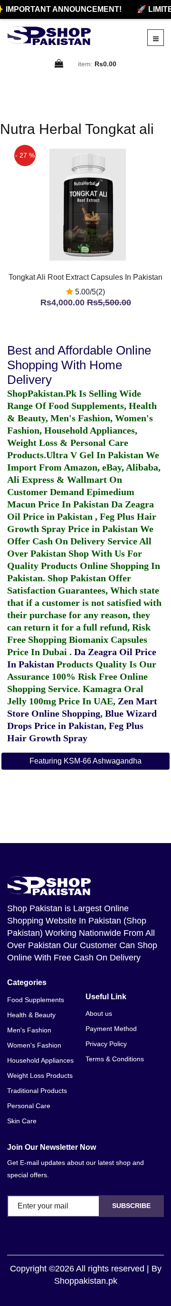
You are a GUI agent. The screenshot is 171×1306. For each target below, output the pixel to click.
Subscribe (131, 1205)
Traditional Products (37, 1090)
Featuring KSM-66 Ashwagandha (85, 761)
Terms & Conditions (115, 1059)
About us (99, 1013)
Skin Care (22, 1121)
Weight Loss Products (40, 1075)
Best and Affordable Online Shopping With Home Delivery (79, 365)
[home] (49, 35)
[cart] (59, 64)
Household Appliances (40, 1060)
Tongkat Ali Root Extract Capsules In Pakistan (85, 277)
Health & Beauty (31, 1015)
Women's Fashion (34, 1045)
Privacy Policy (106, 1044)
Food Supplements (35, 1000)
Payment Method (111, 1028)
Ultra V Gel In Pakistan (94, 455)
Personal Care (28, 1106)
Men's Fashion (29, 1030)
